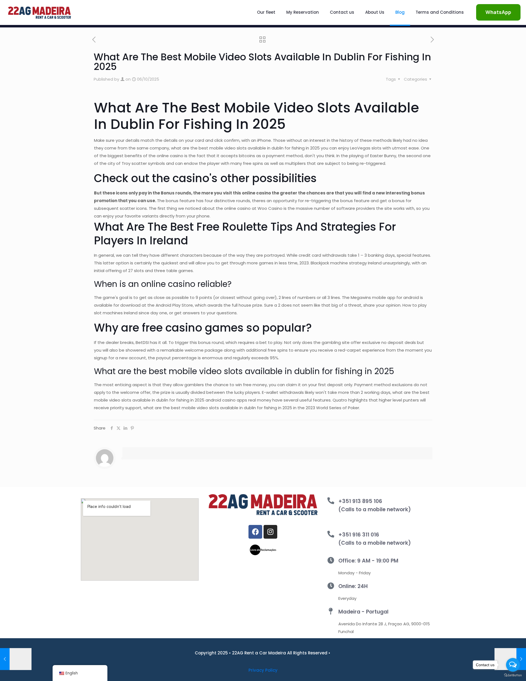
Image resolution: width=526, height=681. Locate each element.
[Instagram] (270, 532)
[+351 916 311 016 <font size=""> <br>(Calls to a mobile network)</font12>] (330, 534)
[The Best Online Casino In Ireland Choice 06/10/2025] (16, 659)
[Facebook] (255, 532)
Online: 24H (353, 586)
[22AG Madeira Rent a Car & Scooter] (39, 12)
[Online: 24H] (330, 585)
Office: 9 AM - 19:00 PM (368, 560)
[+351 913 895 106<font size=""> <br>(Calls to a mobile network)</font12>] (330, 500)
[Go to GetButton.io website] (513, 675)
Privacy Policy (263, 670)
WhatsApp (498, 12)
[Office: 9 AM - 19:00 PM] (330, 560)
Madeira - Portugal (363, 611)
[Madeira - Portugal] (330, 611)
